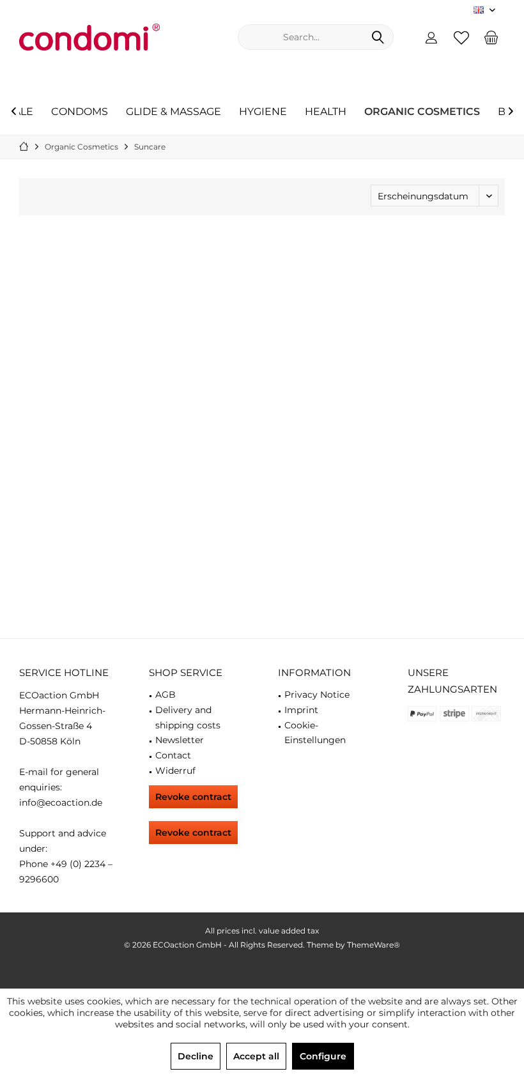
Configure (323, 1056)
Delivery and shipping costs (187, 717)
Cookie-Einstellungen (315, 732)
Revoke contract (193, 797)
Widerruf (175, 770)
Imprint (301, 710)
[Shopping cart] (491, 37)
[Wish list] (461, 37)
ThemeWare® (373, 944)
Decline (195, 1056)
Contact (173, 755)
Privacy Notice (317, 694)
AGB (165, 694)
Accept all (256, 1056)
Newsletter (179, 740)
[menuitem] (491, 37)
